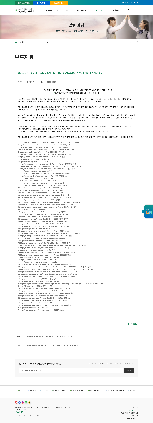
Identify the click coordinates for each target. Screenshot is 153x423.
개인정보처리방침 (133, 410)
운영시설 (116, 10)
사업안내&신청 (82, 10)
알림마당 (99, 10)
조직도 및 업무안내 (20, 412)
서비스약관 (135, 416)
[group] (21, 392)
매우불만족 (129, 364)
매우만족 (93, 364)
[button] (32, 42)
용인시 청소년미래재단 (24, 3)
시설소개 (49, 10)
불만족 (119, 364)
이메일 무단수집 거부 (132, 418)
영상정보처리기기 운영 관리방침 (129, 413)
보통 (110, 364)
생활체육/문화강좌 (41, 3)
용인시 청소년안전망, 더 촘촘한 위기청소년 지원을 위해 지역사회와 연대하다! (52, 345)
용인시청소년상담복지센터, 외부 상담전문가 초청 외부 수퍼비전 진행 (49, 336)
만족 (102, 364)
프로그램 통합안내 (59, 3)
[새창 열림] (149, 211)
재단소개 (135, 407)
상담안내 (65, 10)
